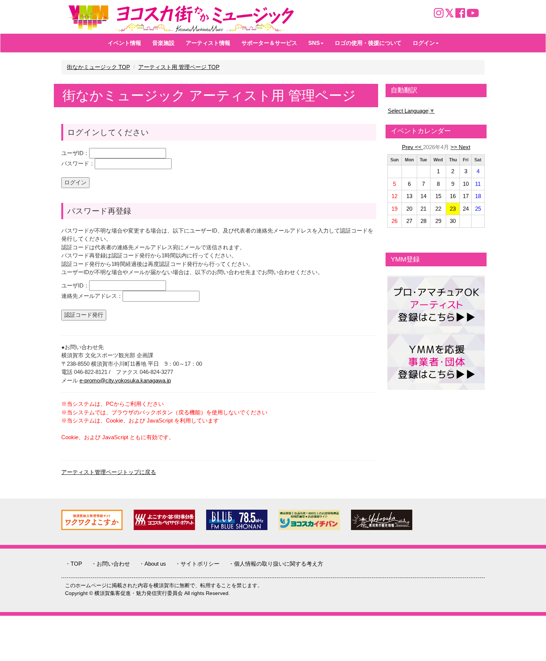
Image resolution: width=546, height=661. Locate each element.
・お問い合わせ (110, 563)
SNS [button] (314, 43)
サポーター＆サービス (269, 43)
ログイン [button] (424, 43)
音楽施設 (163, 43)
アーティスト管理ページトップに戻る (108, 472)
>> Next (460, 147)
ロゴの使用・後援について (368, 43)
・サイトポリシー (197, 563)
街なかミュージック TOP (98, 67)
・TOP (73, 563)
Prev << (412, 147)
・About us (152, 563)
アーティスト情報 (208, 43)
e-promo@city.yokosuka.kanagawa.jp (125, 380)
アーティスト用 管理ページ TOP (179, 67)
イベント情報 (124, 43)
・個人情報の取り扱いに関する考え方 (275, 563)
